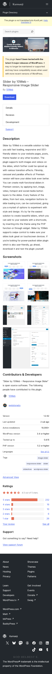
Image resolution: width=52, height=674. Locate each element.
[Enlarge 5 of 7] (21, 309)
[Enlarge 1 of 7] (21, 265)
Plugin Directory (10, 12)
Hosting (7, 571)
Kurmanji (13, 636)
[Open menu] (47, 4)
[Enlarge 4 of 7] (45, 287)
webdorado (15, 405)
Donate (32, 595)
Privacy (6, 576)
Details (9, 107)
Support (10, 129)
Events (31, 590)
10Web (9, 89)
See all (46, 524)
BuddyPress (10, 623)
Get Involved (34, 585)
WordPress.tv (11, 600)
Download (9, 97)
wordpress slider (41, 469)
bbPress (8, 618)
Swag (31, 600)
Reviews (10, 115)
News (6, 566)
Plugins (31, 571)
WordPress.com (12, 609)
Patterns (31, 576)
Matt (7, 614)
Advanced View (11, 477)
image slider (43, 458)
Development (12, 122)
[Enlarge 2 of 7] (45, 265)
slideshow (27, 469)
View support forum (13, 544)
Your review (9, 524)
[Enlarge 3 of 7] (21, 287)
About (6, 561)
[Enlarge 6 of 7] (45, 309)
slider (45, 464)
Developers (8, 595)
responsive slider (34, 464)
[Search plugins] (32, 31)
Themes (31, 566)
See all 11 (45, 452)
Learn (5, 585)
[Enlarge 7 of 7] (45, 331)
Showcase (32, 561)
